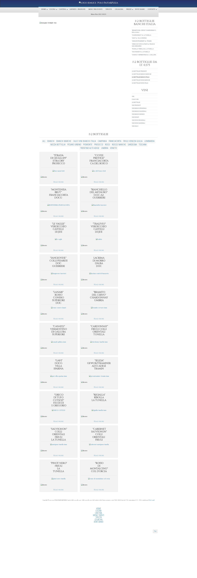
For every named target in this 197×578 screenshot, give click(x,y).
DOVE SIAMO (98, 522)
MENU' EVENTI (98, 515)
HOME (98, 508)
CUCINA (98, 510)
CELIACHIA (98, 519)
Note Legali (152, 500)
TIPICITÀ (98, 517)
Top (155, 531)
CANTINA (98, 513)
